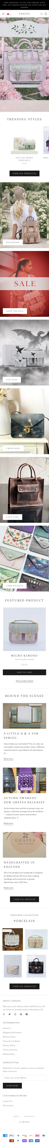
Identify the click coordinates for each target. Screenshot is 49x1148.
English (28, 1116)
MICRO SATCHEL (24, 101)
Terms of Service (10, 1049)
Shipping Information (12, 1032)
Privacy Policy (9, 1045)
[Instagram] (15, 1013)
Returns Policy (9, 1037)
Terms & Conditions (11, 1041)
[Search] (42, 14)
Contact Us (7, 1101)
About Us (7, 1028)
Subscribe (12, 1086)
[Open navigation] (3, 14)
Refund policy (9, 1054)
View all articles (24, 899)
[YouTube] (27, 1013)
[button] (9, 14)
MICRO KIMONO (24, 655)
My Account (8, 1105)
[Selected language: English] (9, 14)
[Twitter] (9, 1013)
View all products (24, 173)
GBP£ (16, 1116)
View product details (24, 681)
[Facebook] (4, 1013)
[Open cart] (46, 14)
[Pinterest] (21, 1013)
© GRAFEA (24, 1122)
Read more (8, 759)
